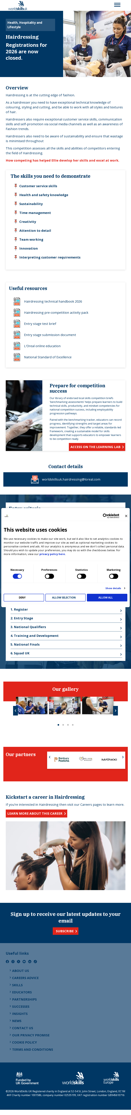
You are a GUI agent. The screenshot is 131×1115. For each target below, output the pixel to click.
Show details (113, 588)
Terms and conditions (32, 1049)
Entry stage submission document (50, 335)
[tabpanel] (31, 705)
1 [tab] (58, 724)
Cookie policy (24, 1042)
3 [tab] (67, 724)
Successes (20, 1006)
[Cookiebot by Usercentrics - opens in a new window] (105, 515)
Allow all (105, 597)
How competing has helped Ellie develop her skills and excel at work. (62, 160)
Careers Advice (25, 978)
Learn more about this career (34, 813)
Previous (15, 710)
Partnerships (24, 999)
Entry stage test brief (40, 324)
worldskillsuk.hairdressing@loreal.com (71, 479)
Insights (20, 1014)
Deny (22, 597)
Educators (22, 992)
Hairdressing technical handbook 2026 (53, 301)
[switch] (49, 576)
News (16, 1021)
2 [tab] (63, 724)
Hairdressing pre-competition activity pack (56, 312)
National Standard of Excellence (48, 357)
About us (20, 971)
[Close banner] (126, 516)
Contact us (22, 1028)
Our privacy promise (31, 1035)
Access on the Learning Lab (95, 447)
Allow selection (64, 597)
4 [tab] (72, 724)
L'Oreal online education (42, 346)
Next (115, 710)
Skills (17, 985)
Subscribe (65, 931)
